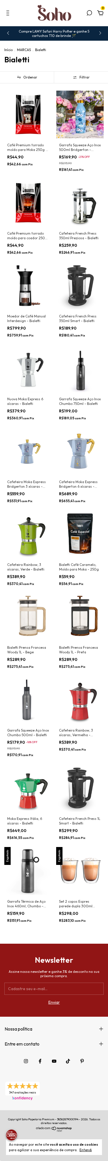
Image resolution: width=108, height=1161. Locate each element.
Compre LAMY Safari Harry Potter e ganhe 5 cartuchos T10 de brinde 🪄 (54, 33)
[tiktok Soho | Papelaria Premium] (68, 1061)
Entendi (85, 1150)
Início (8, 50)
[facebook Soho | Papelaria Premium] (40, 1061)
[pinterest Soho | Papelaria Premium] (82, 1061)
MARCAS (24, 50)
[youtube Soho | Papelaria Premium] (54, 1061)
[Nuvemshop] (54, 1130)
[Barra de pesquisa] (89, 13)
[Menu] (8, 13)
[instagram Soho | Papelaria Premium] (26, 1061)
